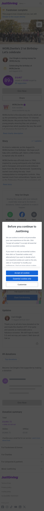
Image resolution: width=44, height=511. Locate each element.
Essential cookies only (22, 279)
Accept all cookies (22, 273)
